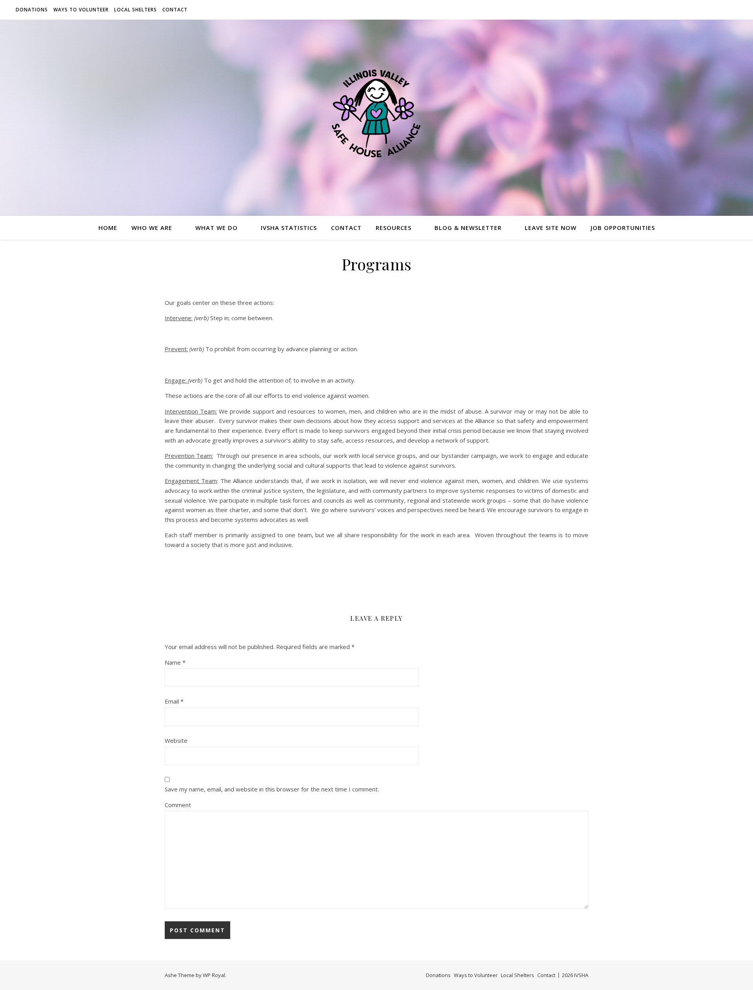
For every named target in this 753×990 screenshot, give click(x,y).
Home (107, 228)
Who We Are (151, 228)
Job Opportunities (623, 228)
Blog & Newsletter (468, 228)
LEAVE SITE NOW (551, 228)
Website (176, 740)
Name (175, 662)
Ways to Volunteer (81, 9)
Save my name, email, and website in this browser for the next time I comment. (272, 789)
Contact (174, 9)
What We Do (216, 228)
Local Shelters (135, 9)
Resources (393, 228)
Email (174, 701)
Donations (32, 9)
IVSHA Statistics (289, 228)
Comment (178, 805)
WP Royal (214, 975)
